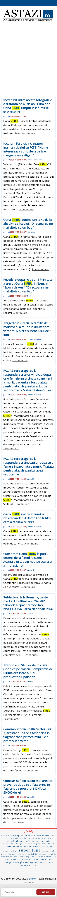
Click (28, 116)
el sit (29, 859)
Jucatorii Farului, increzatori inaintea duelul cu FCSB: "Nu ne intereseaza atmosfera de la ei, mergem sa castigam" (25, 149)
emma (47, 838)
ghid (16, 838)
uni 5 (9, 838)
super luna (30, 850)
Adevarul (30, 681)
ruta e (51, 843)
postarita (40, 862)
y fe (36, 859)
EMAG (29, 831)
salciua (30, 841)
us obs (49, 859)
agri (53, 835)
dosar (12, 854)
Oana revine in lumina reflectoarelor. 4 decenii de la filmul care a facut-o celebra (28, 518)
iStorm (32, 878)
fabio (7, 859)
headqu (7, 862)
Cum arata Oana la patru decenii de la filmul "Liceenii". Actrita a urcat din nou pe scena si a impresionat (27, 560)
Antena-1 (30, 570)
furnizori (41, 854)
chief (14, 859)
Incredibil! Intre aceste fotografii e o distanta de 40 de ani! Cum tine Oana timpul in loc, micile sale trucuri (27, 106)
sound (24, 865)
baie (38, 841)
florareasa (37, 838)
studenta (25, 838)
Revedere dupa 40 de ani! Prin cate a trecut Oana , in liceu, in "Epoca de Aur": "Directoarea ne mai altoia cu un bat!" (27, 285)
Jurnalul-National (33, 339)
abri (42, 859)
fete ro (20, 854)
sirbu (4, 836)
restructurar (12, 846)
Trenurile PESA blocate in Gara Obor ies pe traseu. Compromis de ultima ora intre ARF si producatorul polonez (28, 671)
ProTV (29, 745)
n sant (50, 862)
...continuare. (28, 133)
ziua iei (30, 854)
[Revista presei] (28, 21)
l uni (50, 854)
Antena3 (30, 479)
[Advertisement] (28, 57)
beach (31, 844)
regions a (31, 857)
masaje (29, 862)
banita (37, 836)
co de (22, 859)
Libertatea (31, 232)
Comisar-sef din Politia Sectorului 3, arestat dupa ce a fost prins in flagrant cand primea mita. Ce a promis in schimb (27, 735)
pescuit (40, 844)
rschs (23, 846)
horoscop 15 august (20, 835)
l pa (15, 851)
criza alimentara (47, 857)
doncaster (33, 846)
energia (18, 862)
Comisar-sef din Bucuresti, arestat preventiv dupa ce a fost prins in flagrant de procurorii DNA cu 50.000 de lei (27, 786)
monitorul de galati (15, 844)
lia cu (9, 857)
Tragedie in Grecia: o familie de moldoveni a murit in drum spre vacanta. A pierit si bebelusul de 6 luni (27, 329)
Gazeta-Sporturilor (34, 160)
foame (46, 835)
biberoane (19, 857)
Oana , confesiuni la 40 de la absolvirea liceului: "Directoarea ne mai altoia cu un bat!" (28, 224)
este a (32, 865)
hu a (22, 841)
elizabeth (13, 841)
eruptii (46, 841)
